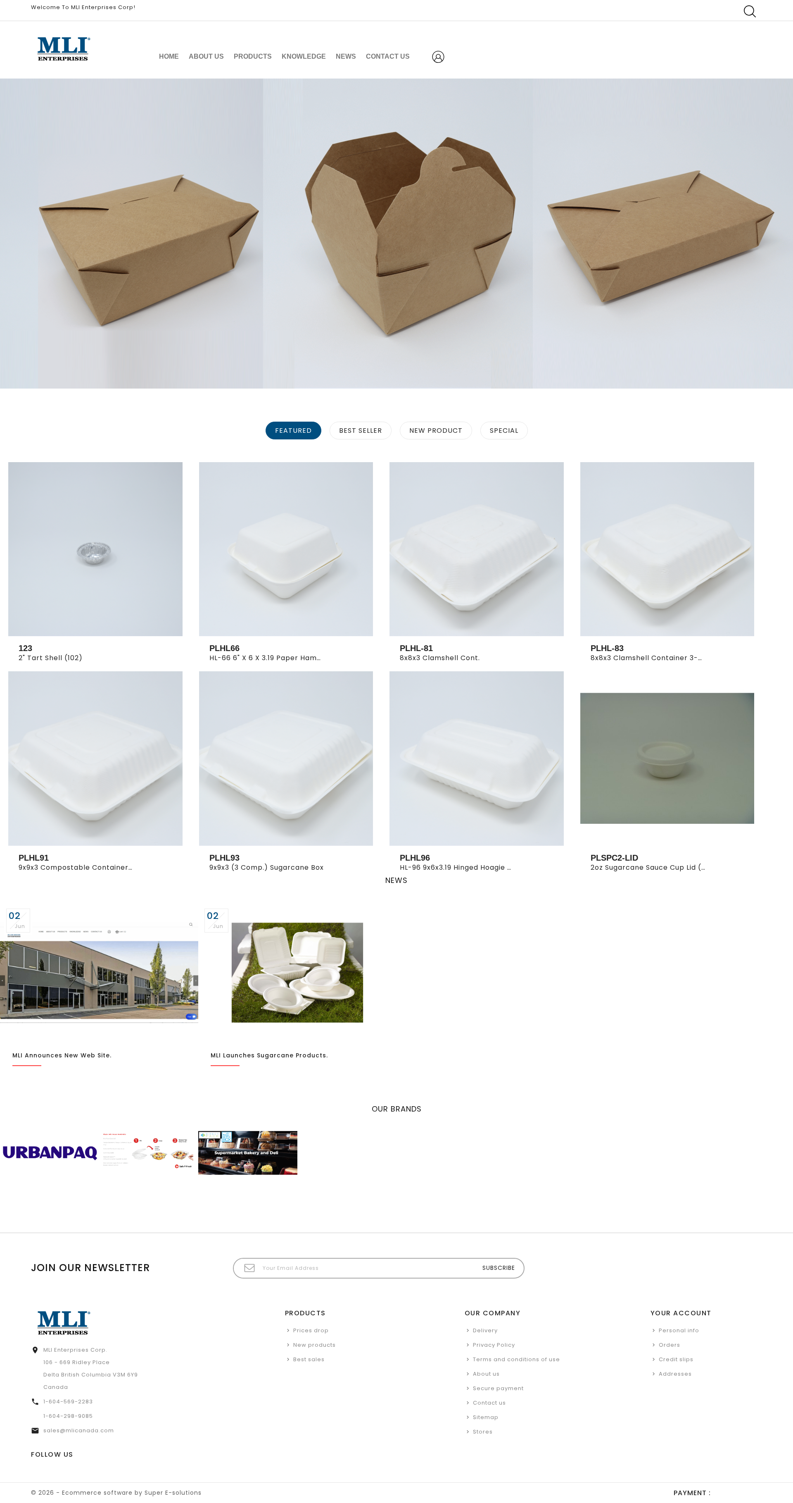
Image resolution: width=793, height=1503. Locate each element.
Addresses (675, 1374)
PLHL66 (224, 648)
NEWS (346, 56)
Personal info (679, 1330)
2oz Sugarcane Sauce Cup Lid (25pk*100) (664, 867)
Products (253, 56)
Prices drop (311, 1330)
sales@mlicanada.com (78, 1430)
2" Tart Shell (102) (51, 658)
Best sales (309, 1359)
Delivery (485, 1330)
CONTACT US (388, 56)
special (504, 430)
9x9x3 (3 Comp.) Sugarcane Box (266, 867)
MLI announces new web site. (62, 1055)
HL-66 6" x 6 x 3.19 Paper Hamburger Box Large (294, 658)
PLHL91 (34, 857)
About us (206, 56)
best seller (360, 430)
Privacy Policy (494, 1345)
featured (293, 430)
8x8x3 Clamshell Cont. (440, 658)
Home (169, 56)
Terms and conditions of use (516, 1359)
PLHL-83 (607, 648)
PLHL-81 (416, 648)
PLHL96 (415, 857)
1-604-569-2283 (68, 1401)
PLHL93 (224, 857)
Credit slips (676, 1359)
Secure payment (498, 1388)
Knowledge (304, 56)
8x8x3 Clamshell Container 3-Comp (655, 658)
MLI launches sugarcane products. (269, 1055)
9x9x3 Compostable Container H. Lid (84, 867)
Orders (669, 1345)
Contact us (489, 1403)
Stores (483, 1432)
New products (314, 1345)
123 (25, 648)
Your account (681, 1313)
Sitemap (486, 1417)
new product (436, 430)
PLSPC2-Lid (614, 857)
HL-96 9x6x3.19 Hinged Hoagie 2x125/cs (469, 867)
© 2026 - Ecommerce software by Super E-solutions (116, 1493)
